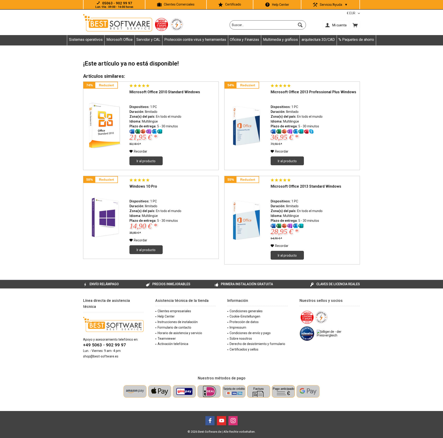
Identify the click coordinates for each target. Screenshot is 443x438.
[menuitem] (355, 25)
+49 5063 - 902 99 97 (104, 345)
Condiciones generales (246, 311)
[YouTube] (221, 420)
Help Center (280, 4)
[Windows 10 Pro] (105, 217)
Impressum (238, 327)
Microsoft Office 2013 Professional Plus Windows (313, 92)
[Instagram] (233, 420)
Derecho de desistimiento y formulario (257, 344)
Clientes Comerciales (179, 4)
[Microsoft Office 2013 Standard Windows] (246, 220)
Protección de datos (244, 322)
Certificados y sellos (244, 349)
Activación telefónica (173, 344)
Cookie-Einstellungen (245, 316)
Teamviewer (167, 338)
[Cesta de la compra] (355, 25)
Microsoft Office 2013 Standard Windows (306, 186)
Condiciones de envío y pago (250, 333)
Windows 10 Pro (143, 186)
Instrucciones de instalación (178, 322)
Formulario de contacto (174, 327)
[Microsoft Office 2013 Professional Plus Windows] (246, 126)
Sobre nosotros (241, 338)
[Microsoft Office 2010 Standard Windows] (105, 126)
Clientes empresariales (174, 311)
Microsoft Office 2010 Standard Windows (164, 92)
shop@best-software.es (100, 356)
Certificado (233, 4)
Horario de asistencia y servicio (180, 333)
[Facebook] (210, 420)
